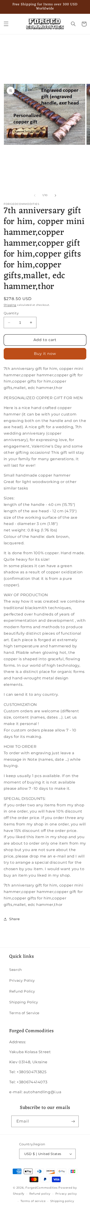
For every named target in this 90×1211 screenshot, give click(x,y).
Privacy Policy (22, 980)
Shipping (10, 304)
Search (15, 970)
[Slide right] (55, 195)
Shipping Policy (23, 1002)
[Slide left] (35, 195)
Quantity (11, 313)
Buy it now (45, 353)
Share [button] (14, 919)
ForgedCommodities (41, 1187)
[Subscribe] (73, 1121)
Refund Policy (22, 991)
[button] (6, 24)
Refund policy (40, 1193)
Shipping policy (62, 1201)
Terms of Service (24, 1013)
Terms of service (33, 1201)
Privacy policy (66, 1193)
